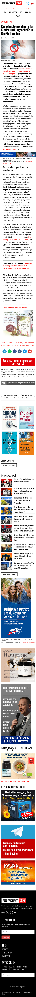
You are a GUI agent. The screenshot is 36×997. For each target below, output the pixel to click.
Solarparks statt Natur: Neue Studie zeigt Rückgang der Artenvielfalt (23, 500)
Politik (21, 12)
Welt (12, 22)
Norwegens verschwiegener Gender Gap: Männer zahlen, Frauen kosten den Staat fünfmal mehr (24, 528)
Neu (10, 12)
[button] (5, 12)
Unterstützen (17, 9)
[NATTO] (18, 778)
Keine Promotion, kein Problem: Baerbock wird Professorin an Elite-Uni (23, 519)
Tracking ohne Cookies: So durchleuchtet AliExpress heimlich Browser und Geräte (24, 491)
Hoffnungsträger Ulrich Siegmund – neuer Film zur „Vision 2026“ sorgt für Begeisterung (24, 547)
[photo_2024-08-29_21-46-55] (18, 681)
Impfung (19, 343)
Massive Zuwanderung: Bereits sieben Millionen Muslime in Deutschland (23, 556)
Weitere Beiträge (9, 465)
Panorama (27, 12)
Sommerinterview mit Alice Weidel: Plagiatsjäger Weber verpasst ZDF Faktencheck (24, 565)
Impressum (28, 992)
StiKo (32, 345)
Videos (18, 16)
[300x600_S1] (16, 637)
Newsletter (26, 9)
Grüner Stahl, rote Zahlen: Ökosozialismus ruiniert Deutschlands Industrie (24, 537)
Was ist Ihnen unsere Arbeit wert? (18, 362)
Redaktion (9, 9)
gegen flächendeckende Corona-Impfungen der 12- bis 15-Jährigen (17, 71)
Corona (15, 12)
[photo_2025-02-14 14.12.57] (16, 743)
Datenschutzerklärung (12, 992)
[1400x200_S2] (18, 157)
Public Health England (20, 345)
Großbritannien (8, 343)
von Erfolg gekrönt (10, 149)
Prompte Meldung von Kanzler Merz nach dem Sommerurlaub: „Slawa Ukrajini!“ (23, 509)
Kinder (26, 343)
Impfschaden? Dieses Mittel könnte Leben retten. (17, 749)
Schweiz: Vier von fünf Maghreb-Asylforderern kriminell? (24, 480)
